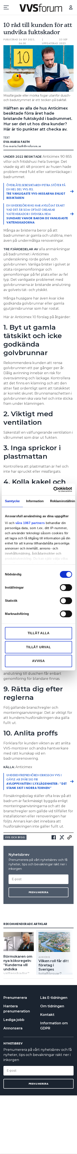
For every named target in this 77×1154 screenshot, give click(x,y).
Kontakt (47, 1015)
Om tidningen (52, 1006)
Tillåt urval (38, 647)
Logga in (70, 7)
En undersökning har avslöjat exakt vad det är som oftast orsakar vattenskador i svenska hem (37, 214)
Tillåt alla (39, 633)
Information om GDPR (54, 1025)
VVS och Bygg (15, 837)
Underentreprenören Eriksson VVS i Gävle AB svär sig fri (36, 781)
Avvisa (38, 661)
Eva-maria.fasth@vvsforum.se (22, 146)
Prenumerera (15, 998)
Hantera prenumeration (16, 1008)
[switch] (66, 587)
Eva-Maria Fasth (16, 142)
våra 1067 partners (30, 523)
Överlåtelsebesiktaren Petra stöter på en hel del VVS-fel (36, 191)
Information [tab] (35, 501)
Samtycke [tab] (12, 501)
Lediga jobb (13, 1020)
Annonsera (12, 1028)
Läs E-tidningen (53, 998)
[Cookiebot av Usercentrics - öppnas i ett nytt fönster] (54, 489)
